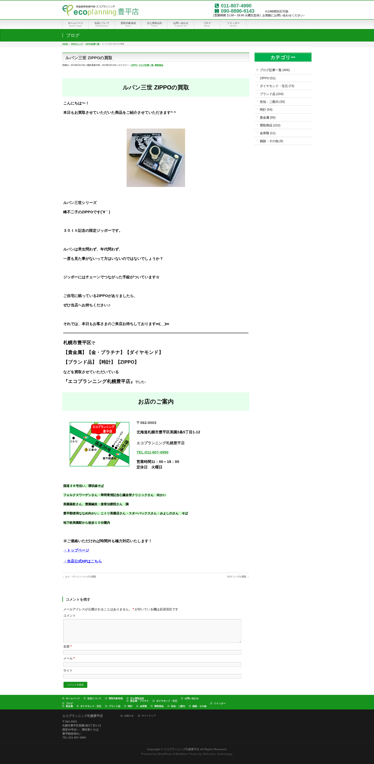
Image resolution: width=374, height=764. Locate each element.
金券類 (143, 706)
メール (69, 658)
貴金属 (69, 706)
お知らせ (129, 716)
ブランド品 (114, 706)
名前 (67, 646)
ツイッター (220, 703)
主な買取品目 (137, 698)
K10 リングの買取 (238, 576)
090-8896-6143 (237, 10)
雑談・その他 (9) (271, 141)
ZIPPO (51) (267, 78)
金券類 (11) (267, 133)
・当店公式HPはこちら (82, 561)
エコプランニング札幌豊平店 (181, 749)
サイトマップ (149, 716)
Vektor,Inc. (209, 753)
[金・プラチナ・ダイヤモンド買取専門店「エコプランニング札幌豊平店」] (100, 12)
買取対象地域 (116, 698)
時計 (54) (266, 109)
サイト (68, 670)
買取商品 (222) (270, 125)
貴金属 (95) (267, 117)
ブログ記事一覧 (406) (275, 70)
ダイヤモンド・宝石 (166, 701)
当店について (94, 698)
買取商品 (159, 65)
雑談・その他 (199, 706)
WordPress (165, 753)
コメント (69, 615)
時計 (130, 706)
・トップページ (76, 550)
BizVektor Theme (187, 753)
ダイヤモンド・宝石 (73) (277, 86)
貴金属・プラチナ (139, 701)
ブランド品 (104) (271, 94)
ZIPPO (134, 65)
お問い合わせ (192, 698)
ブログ (69, 703)
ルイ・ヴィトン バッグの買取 (79, 576)
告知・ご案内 (178, 706)
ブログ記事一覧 (145, 65)
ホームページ (73, 698)
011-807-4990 (236, 5)
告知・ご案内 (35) (272, 101)
